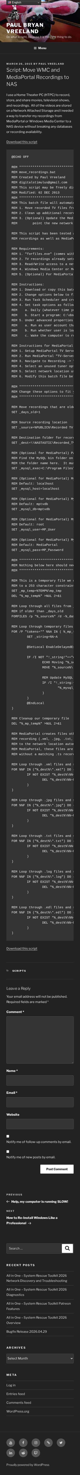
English (16, 2)
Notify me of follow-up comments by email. (38, 1142)
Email (11, 1093)
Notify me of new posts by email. (30, 1157)
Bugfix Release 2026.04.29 (26, 1332)
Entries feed (15, 1394)
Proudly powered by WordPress (27, 1464)
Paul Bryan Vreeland (25, 28)
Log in (11, 1385)
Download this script (21, 142)
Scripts (19, 970)
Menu (42, 48)
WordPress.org (17, 1411)
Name (12, 1071)
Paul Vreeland (51, 63)
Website (12, 1115)
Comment (15, 1012)
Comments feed (18, 1403)
